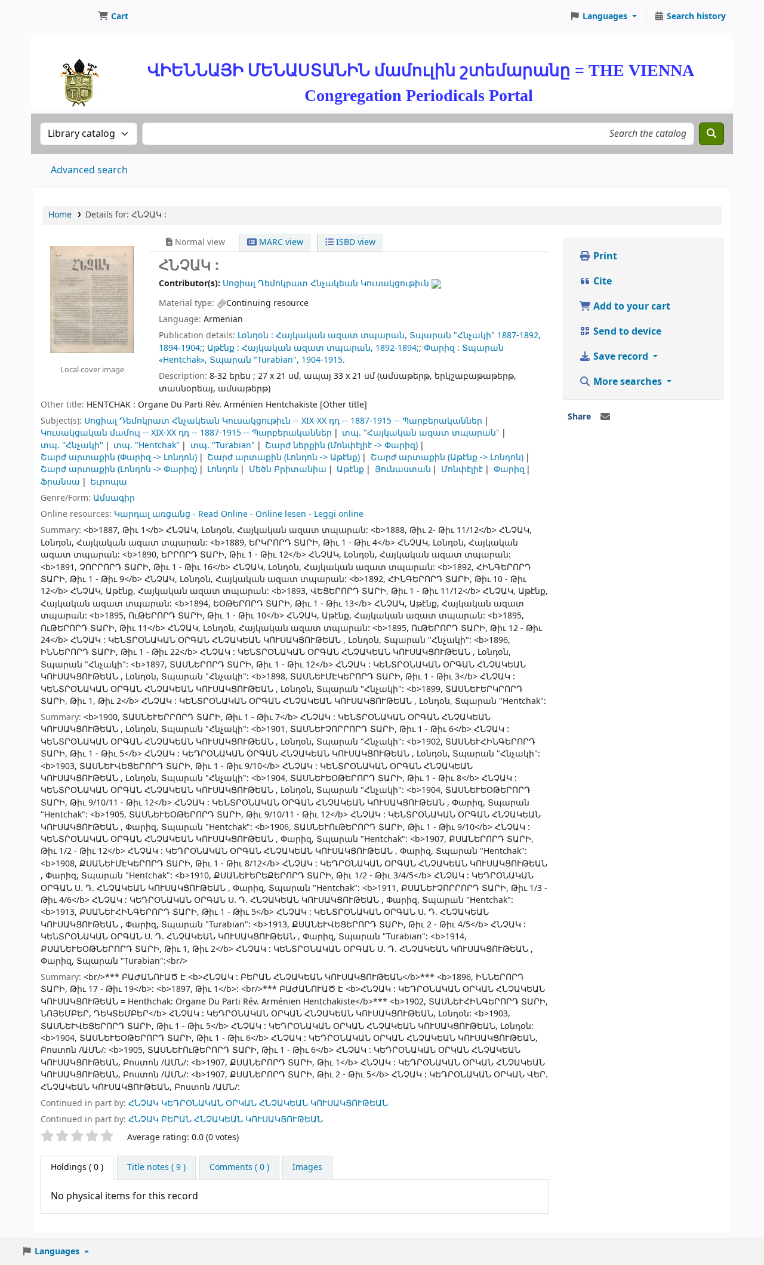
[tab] (156, 1168)
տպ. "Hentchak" (146, 445)
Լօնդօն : (255, 335)
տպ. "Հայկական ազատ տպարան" (421, 433)
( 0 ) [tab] (77, 1167)
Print (604, 256)
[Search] (711, 133)
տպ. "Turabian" (222, 445)
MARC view (280, 242)
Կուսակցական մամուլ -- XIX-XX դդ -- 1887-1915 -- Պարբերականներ (186, 433)
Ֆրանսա (60, 482)
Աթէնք (350, 469)
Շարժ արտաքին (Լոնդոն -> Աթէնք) (283, 457)
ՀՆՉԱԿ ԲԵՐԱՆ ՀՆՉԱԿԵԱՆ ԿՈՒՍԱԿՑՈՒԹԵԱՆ (225, 1119)
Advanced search (89, 170)
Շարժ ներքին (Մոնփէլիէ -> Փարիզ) (341, 445)
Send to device (626, 331)
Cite (601, 281)
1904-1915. (323, 360)
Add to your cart (630, 306)
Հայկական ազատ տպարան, (341, 335)
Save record (621, 357)
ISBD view (354, 242)
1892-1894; (397, 348)
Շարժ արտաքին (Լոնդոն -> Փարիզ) (119, 469)
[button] (113, 16)
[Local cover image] (92, 299)
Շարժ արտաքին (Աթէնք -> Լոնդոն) (447, 457)
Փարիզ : (442, 348)
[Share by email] (605, 417)
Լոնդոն (222, 469)
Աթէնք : (223, 348)
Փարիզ (509, 469)
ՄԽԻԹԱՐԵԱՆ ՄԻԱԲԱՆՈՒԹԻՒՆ (63, 17)
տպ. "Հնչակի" (72, 445)
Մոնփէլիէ (462, 469)
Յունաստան (403, 469)
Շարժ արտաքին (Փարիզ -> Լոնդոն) (119, 457)
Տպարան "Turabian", (254, 360)
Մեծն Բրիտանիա (287, 469)
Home (60, 215)
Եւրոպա (108, 482)
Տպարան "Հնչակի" (452, 335)
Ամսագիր (114, 498)
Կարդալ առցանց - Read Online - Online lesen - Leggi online (238, 514)
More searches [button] (627, 382)
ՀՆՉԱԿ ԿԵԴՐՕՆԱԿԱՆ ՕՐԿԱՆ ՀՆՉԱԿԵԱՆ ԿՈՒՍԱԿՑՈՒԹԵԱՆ (258, 1103)
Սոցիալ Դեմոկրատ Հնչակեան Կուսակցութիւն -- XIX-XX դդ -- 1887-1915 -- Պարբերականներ (283, 421)
